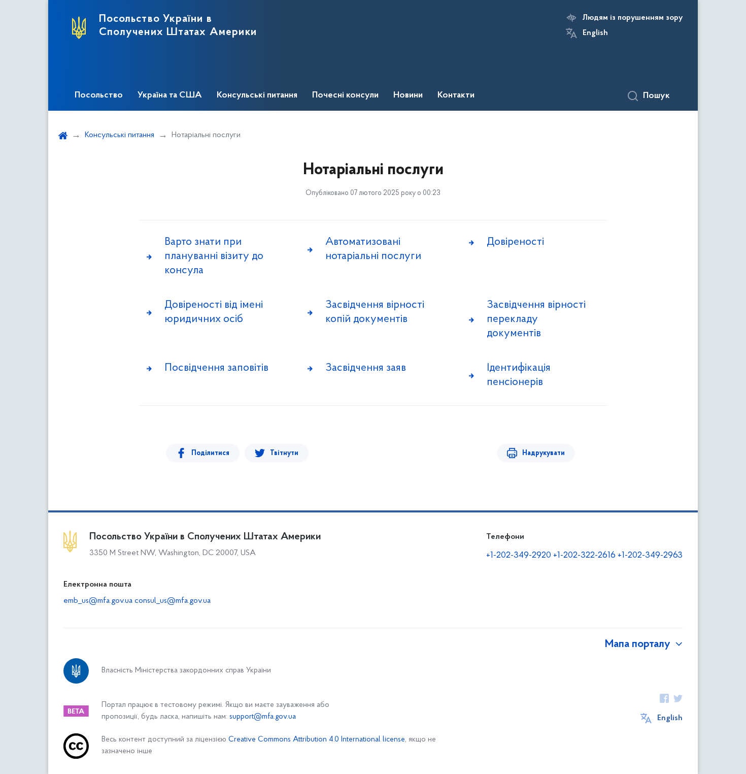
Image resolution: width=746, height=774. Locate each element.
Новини (408, 95)
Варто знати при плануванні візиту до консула (213, 256)
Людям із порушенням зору (633, 18)
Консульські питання (257, 95)
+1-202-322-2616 (585, 555)
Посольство (99, 95)
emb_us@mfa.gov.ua (97, 601)
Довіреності (515, 242)
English (595, 33)
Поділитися (210, 453)
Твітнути (284, 453)
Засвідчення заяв (365, 368)
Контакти (455, 95)
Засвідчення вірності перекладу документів (536, 319)
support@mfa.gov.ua (262, 717)
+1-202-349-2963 (650, 555)
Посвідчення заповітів (216, 368)
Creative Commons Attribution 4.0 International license (316, 740)
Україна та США (170, 95)
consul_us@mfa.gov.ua (172, 601)
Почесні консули (345, 95)
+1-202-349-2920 (518, 555)
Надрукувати (543, 453)
